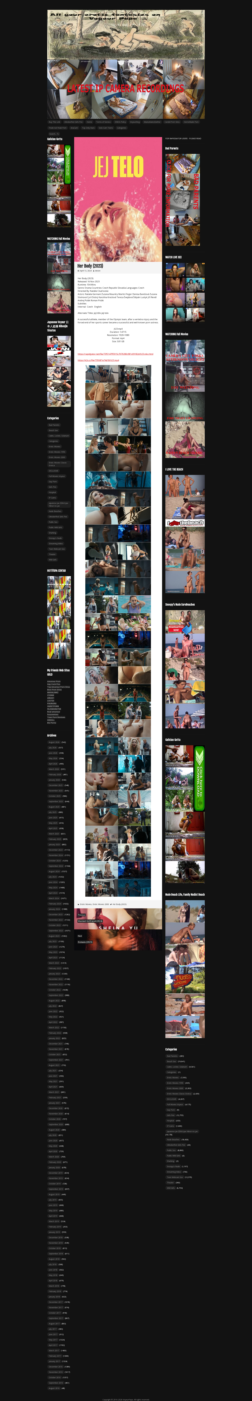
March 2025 (54, 833)
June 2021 (53, 1076)
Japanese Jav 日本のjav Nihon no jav (58, 504)
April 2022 (53, 1022)
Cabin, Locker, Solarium (59, 435)
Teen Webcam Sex (57, 549)
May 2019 (53, 1210)
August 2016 (54, 1388)
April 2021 (53, 1086)
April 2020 (53, 1151)
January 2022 (54, 1038)
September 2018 (56, 1253)
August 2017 (54, 1323)
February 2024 (55, 903)
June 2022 (53, 1011)
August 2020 (54, 1130)
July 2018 (52, 1264)
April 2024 (53, 893)
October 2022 (55, 990)
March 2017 (54, 1350)
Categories (121, 128)
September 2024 (56, 866)
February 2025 (55, 839)
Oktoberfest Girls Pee (73, 122)
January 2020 (54, 1167)
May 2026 (53, 758)
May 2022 (53, 1016)
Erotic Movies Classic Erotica (58, 464)
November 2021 (56, 1049)
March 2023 (54, 963)
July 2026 (52, 747)
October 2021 (55, 1054)
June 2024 (53, 882)
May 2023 (53, 952)
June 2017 (53, 1334)
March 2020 (54, 1156)
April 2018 (53, 1280)
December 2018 (55, 1237)
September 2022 (56, 995)
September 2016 (56, 1383)
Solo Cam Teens (106, 128)
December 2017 (55, 1302)
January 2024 (54, 909)
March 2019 (54, 1221)
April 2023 (53, 957)
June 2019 (53, 1205)
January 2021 (54, 1103)
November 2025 (56, 790)
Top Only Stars (88, 128)
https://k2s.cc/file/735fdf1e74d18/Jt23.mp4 (98, 360)
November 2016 (56, 1372)
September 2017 (56, 1318)
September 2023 (56, 930)
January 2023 (54, 973)
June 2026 (53, 753)
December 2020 (55, 1108)
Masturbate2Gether (152, 122)
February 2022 (55, 1033)
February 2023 (55, 968)
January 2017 (54, 1361)
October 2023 (55, 925)
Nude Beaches (55, 511)
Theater (52, 554)
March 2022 (54, 1027)
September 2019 (56, 1189)
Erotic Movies (86, 904)
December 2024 (55, 850)
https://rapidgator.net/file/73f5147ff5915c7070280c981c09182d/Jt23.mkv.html (115, 354)
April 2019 (53, 1216)
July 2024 (52, 877)
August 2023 (54, 936)
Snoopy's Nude (55, 538)
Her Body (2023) (120, 904)
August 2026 (54, 742)
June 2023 (53, 947)
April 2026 (53, 763)
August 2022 (54, 1000)
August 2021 (54, 1065)
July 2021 (52, 1070)
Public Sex (53, 522)
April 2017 (53, 1345)
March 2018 (54, 1286)
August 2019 (54, 1194)
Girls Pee (52, 487)
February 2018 (55, 1291)
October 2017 (55, 1313)
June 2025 (53, 817)
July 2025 (52, 812)
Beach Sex (53, 430)
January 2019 (54, 1232)
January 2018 (54, 1296)
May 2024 (53, 887)
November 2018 (56, 1243)
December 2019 (55, 1173)
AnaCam (74, 128)
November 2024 (56, 855)
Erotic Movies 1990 (57, 452)
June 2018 (53, 1270)
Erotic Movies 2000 (101, 904)
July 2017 (52, 1329)
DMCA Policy (120, 122)
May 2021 (53, 1081)
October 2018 (55, 1248)
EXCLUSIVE (53, 471)
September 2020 (56, 1124)
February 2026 (55, 774)
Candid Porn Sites (172, 122)
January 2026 (54, 780)
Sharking (52, 533)
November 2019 (56, 1178)
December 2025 (55, 785)
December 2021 (55, 1043)
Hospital (52, 492)
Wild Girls (53, 559)
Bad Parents (54, 425)
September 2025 (56, 801)
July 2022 (52, 1006)
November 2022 (56, 984)
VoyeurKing (135, 122)
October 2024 (55, 860)
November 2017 (56, 1307)
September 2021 (56, 1060)
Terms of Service (103, 122)
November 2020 (56, 1113)
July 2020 (52, 1135)
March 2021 (54, 1092)
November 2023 (56, 920)
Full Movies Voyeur (57, 476)
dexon (97, 270)
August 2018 (54, 1259)
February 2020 (55, 1162)
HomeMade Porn (191, 122)
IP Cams (52, 497)
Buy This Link (54, 122)
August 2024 (54, 871)
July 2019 (52, 1200)
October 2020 (55, 1119)
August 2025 (54, 807)
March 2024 (54, 898)
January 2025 (54, 844)
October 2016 (55, 1377)
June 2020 (53, 1140)
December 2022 (55, 979)
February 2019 (55, 1226)
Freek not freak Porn (57, 128)
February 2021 (55, 1097)
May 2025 (53, 823)
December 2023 (55, 914)
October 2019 (55, 1183)
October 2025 (55, 796)
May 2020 (53, 1146)
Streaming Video (56, 543)
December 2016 (55, 1366)
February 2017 (55, 1356)
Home (89, 122)
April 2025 (53, 828)
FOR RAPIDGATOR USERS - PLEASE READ (183, 138)
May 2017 (53, 1339)
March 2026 (54, 769)
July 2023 (52, 941)
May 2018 (53, 1275)
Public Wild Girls (55, 527)
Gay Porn (53, 481)
